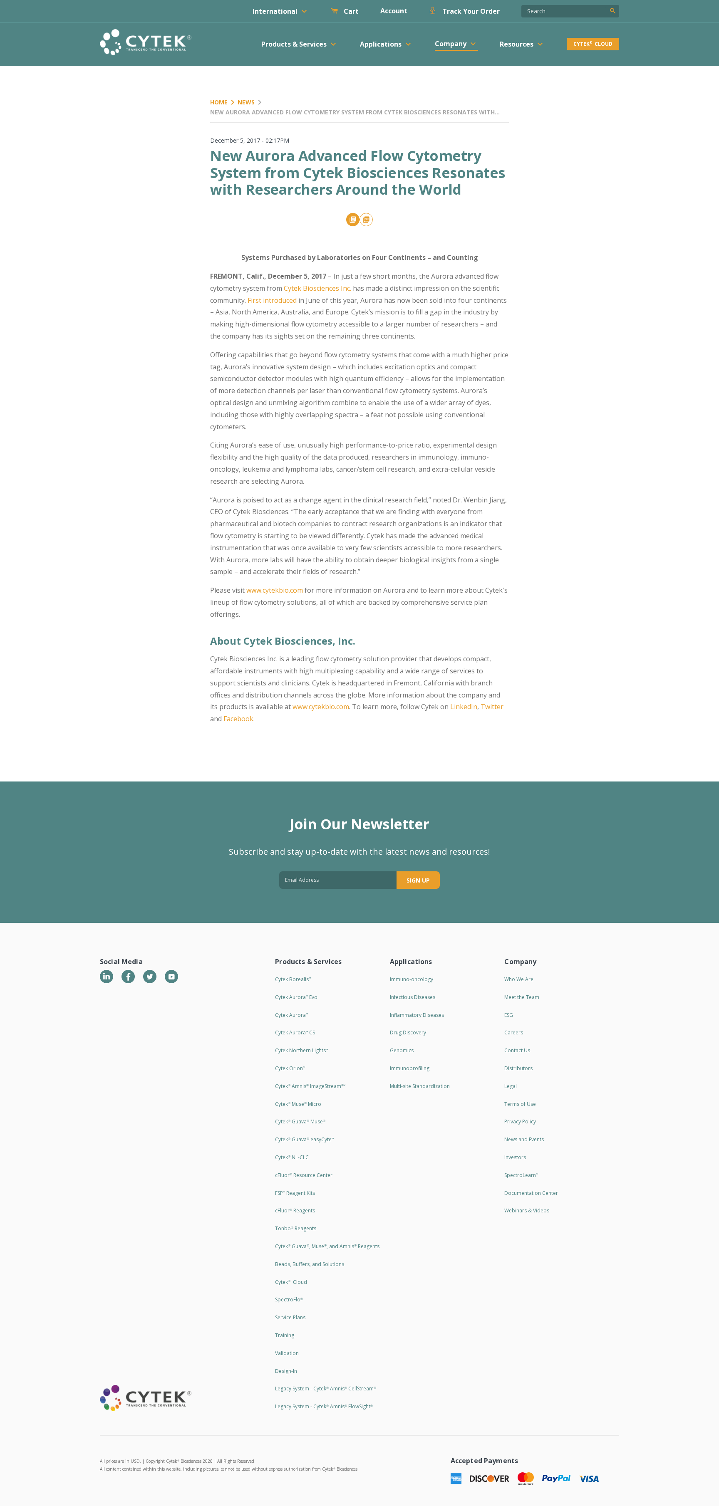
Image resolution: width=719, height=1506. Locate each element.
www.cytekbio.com (274, 590)
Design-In (286, 1371)
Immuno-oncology (411, 979)
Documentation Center (531, 1193)
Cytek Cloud (592, 43)
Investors (515, 1157)
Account (393, 10)
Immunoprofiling (409, 1068)
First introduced (272, 300)
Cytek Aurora (291, 1015)
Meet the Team (521, 997)
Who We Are (518, 979)
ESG (508, 1015)
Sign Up (418, 880)
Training (284, 1335)
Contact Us (517, 1050)
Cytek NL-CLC (292, 1157)
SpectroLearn (521, 1175)
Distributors (518, 1068)
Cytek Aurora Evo (296, 997)
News (246, 102)
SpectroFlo (289, 1299)
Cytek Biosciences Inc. (317, 288)
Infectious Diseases (412, 997)
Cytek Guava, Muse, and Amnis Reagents (327, 1246)
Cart (350, 11)
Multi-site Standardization (420, 1086)
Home (219, 102)
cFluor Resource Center (303, 1175)
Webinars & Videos (526, 1210)
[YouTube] (171, 976)
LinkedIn (463, 706)
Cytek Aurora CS (295, 1032)
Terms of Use (520, 1104)
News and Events (524, 1139)
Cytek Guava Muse (300, 1121)
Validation (287, 1353)
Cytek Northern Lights (301, 1050)
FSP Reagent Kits (295, 1193)
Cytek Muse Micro (298, 1104)
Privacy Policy (520, 1121)
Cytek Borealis (293, 979)
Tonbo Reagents (295, 1228)
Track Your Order (470, 11)
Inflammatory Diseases (417, 1015)
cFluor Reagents (295, 1210)
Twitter (492, 706)
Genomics (402, 1050)
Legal (510, 1086)
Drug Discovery (408, 1032)
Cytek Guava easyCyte (304, 1139)
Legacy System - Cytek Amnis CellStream (325, 1388)
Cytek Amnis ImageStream (310, 1086)
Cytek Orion (290, 1068)
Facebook (238, 718)
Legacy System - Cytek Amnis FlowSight (324, 1406)
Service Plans (290, 1317)
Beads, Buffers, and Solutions (309, 1264)
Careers (513, 1032)
